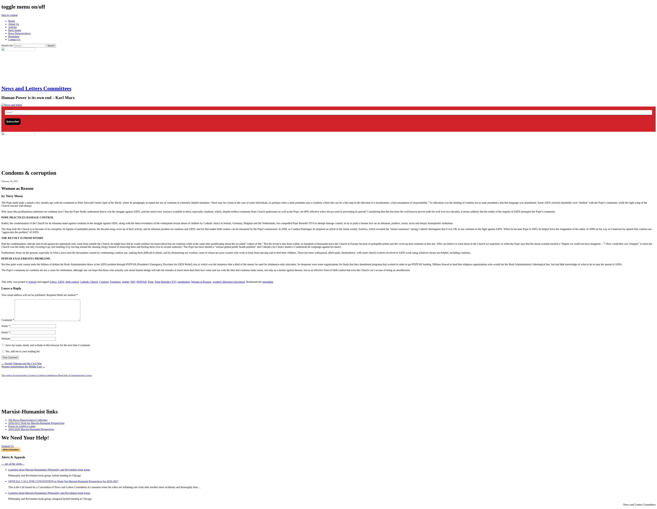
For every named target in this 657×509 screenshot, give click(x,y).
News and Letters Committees (36, 88)
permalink (267, 281)
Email (5, 332)
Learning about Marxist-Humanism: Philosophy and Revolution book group (49, 469)
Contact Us (14, 39)
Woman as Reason (201, 281)
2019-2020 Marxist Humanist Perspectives (31, 429)
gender (125, 281)
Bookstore (13, 36)
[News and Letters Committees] (11, 104)
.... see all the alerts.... (12, 463)
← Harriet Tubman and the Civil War (21, 363)
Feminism (115, 281)
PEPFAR (142, 281)
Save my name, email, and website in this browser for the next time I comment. (48, 345)
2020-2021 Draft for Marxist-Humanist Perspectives (36, 423)
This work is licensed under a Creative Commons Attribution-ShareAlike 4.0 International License (46, 375)
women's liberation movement (228, 281)
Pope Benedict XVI (165, 281)
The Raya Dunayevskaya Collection (27, 420)
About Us (13, 24)
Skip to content (9, 15)
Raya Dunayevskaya (19, 33)
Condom (104, 281)
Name (5, 326)
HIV (133, 281)
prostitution (184, 281)
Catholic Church (89, 281)
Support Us (7, 446)
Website (5, 338)
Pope (150, 281)
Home (11, 21)
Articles (12, 27)
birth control (72, 281)
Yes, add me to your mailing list (22, 351)
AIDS (61, 281)
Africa (53, 281)
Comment (7, 320)
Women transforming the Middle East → (23, 366)
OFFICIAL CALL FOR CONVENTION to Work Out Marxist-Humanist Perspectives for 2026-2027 (63, 481)
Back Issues (14, 30)
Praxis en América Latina (21, 426)
